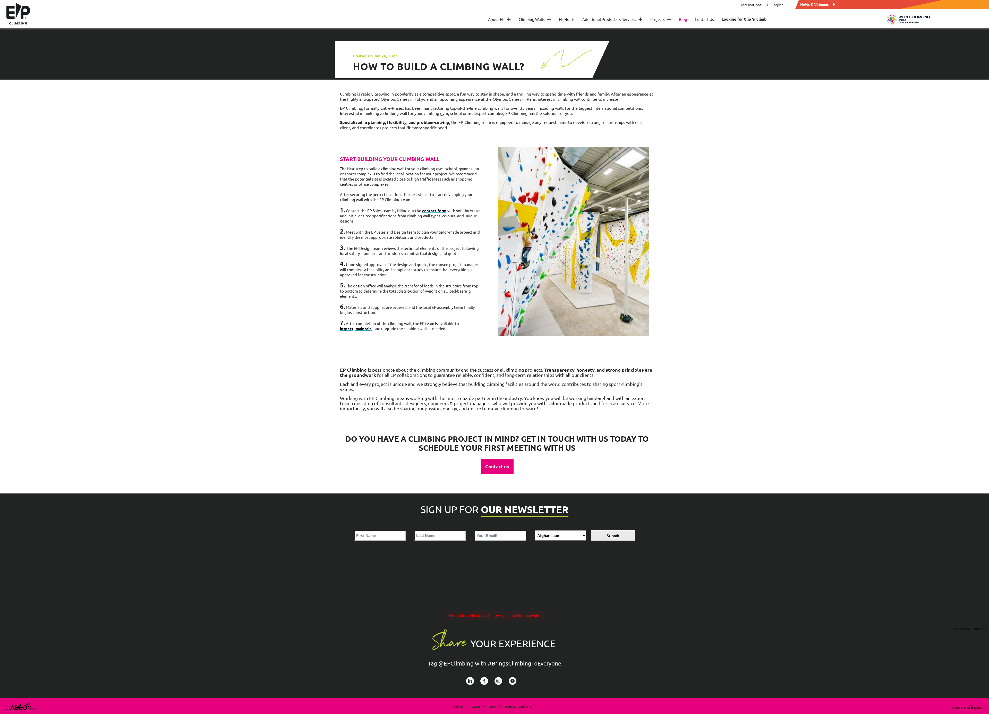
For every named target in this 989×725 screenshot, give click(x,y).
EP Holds (567, 19)
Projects (660, 19)
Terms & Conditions (518, 706)
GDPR (476, 706)
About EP (499, 19)
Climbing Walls (535, 19)
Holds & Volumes (814, 4)
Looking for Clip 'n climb (744, 19)
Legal (492, 706)
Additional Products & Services (612, 19)
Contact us (497, 466)
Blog (683, 19)
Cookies (458, 706)
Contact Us (704, 19)
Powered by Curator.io (968, 628)
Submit (613, 536)
